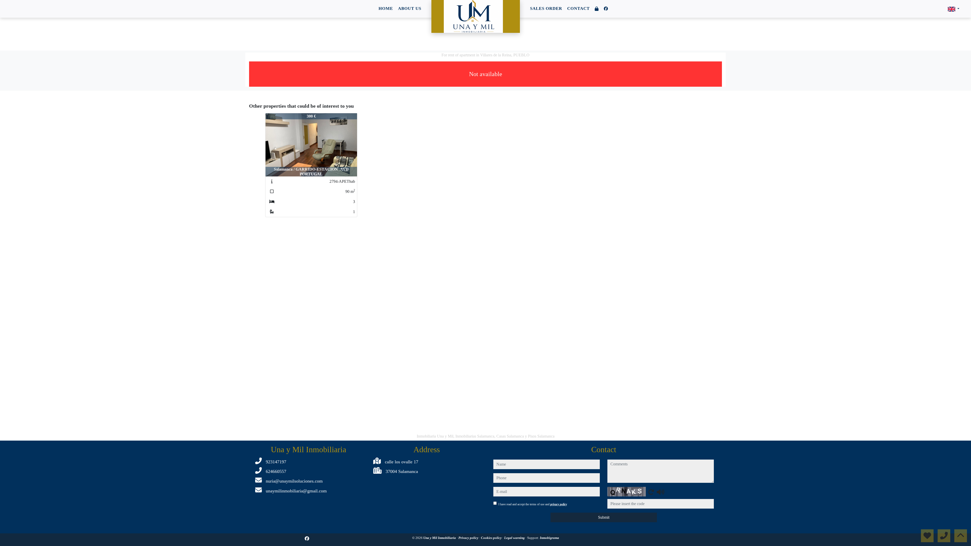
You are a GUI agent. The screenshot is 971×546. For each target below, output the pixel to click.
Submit (603, 517)
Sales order (546, 8)
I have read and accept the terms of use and (532, 504)
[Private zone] (597, 9)
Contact (578, 8)
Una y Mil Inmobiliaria (440, 538)
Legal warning (514, 538)
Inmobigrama (549, 538)
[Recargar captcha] (651, 492)
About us (409, 8)
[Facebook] (606, 9)
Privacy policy (468, 538)
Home (386, 8)
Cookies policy (491, 538)
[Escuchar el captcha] (660, 492)
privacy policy (558, 504)
